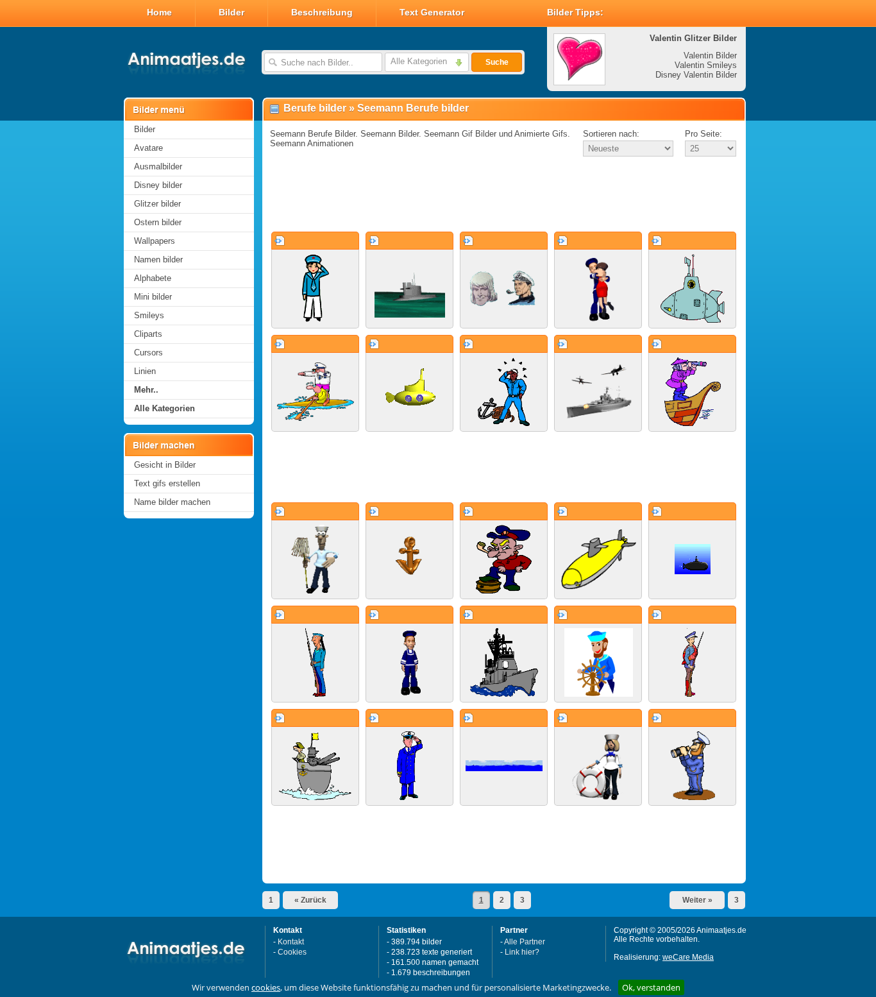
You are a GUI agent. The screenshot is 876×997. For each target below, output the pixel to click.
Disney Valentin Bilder (696, 75)
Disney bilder (158, 185)
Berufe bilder (314, 108)
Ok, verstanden (651, 987)
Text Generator (432, 12)
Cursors (148, 352)
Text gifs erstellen (167, 483)
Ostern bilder (157, 222)
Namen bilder (158, 259)
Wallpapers (154, 241)
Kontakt (291, 941)
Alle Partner (524, 941)
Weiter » (697, 900)
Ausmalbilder (158, 166)
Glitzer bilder (157, 204)
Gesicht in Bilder (165, 465)
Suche (497, 62)
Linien (145, 371)
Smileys (149, 315)
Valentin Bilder (710, 55)
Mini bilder (153, 297)
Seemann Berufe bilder (413, 108)
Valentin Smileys (706, 65)
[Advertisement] (504, 195)
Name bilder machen (172, 502)
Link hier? (522, 952)
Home (159, 12)
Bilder (231, 12)
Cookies (292, 952)
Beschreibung (322, 12)
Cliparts (148, 334)
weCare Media (688, 957)
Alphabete (152, 278)
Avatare (148, 148)
